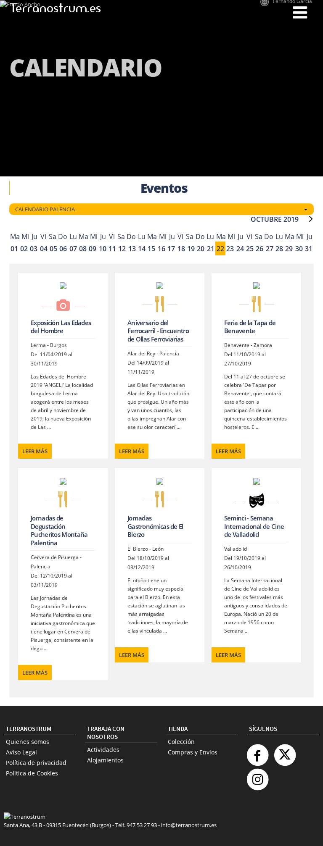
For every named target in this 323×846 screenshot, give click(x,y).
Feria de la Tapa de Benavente (250, 326)
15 (151, 248)
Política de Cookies (32, 773)
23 (230, 248)
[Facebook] (257, 752)
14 (142, 248)
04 (44, 248)
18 (181, 248)
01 (14, 248)
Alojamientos (105, 760)
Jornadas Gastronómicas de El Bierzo (155, 526)
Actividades (103, 750)
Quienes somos (27, 742)
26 (259, 248)
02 (24, 248)
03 (33, 248)
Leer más (35, 451)
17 (171, 248)
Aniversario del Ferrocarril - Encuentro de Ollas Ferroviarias (158, 330)
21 (210, 248)
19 (191, 248)
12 (122, 248)
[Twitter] (284, 752)
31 (308, 248)
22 (220, 248)
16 (161, 248)
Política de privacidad (36, 763)
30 (299, 248)
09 (92, 248)
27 (269, 248)
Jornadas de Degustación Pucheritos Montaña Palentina (59, 530)
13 (132, 248)
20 (200, 248)
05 (53, 248)
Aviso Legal (21, 752)
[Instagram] (257, 776)
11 (112, 248)
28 (279, 248)
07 (73, 248)
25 (250, 248)
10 (102, 248)
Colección (181, 742)
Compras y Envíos (192, 752)
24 (240, 248)
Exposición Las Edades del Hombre (61, 326)
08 (83, 248)
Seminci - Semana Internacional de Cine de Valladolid (254, 526)
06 (63, 248)
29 (289, 248)
